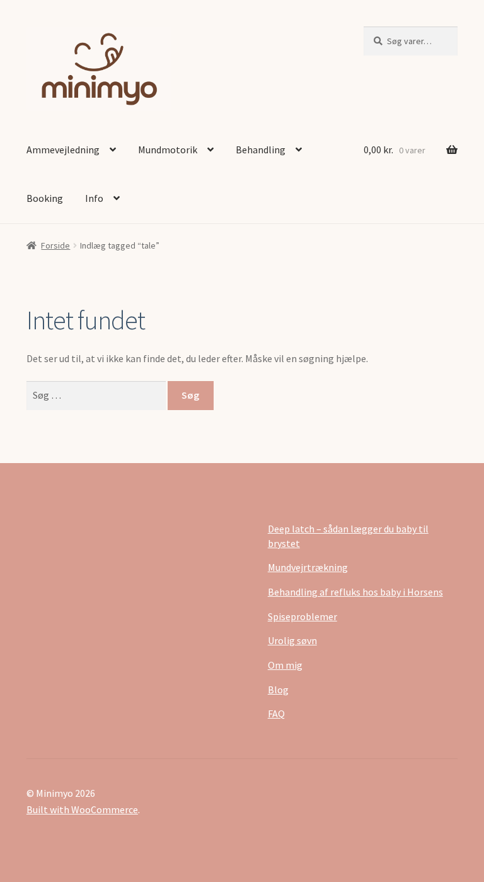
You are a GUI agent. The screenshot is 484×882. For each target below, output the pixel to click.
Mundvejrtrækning (308, 567)
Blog (278, 689)
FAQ (276, 713)
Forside (55, 245)
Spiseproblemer (302, 616)
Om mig (285, 665)
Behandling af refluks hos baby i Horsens (355, 591)
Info (94, 198)
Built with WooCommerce (82, 809)
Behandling (260, 149)
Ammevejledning (63, 149)
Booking (44, 198)
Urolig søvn (292, 640)
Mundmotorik (167, 149)
